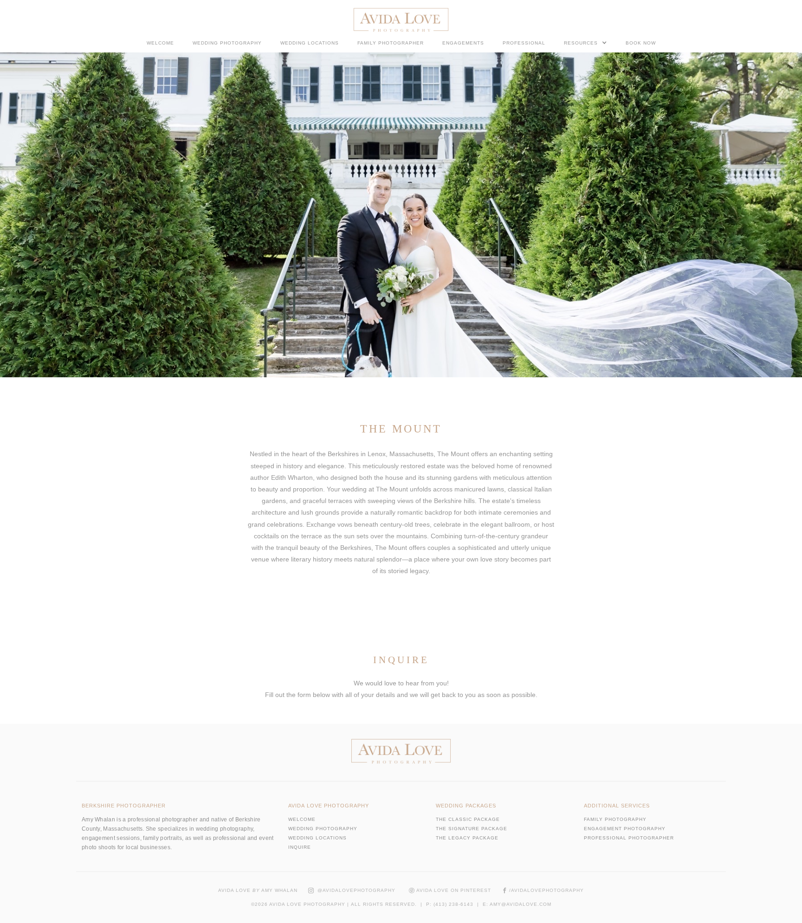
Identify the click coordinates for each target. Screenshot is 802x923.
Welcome (160, 42)
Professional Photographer (629, 837)
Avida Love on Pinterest (450, 890)
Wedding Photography (227, 42)
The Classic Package (468, 819)
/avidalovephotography (543, 890)
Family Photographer (390, 42)
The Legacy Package (467, 837)
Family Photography (615, 819)
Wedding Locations (309, 42)
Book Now (641, 42)
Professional (524, 42)
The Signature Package (471, 828)
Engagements (463, 42)
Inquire (299, 847)
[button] (585, 43)
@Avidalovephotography (351, 890)
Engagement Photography (625, 828)
